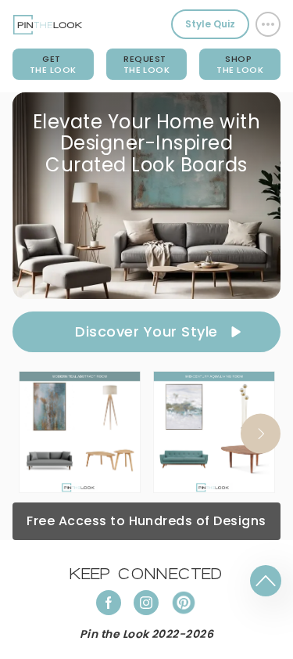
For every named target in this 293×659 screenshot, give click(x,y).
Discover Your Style (146, 331)
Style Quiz (210, 24)
